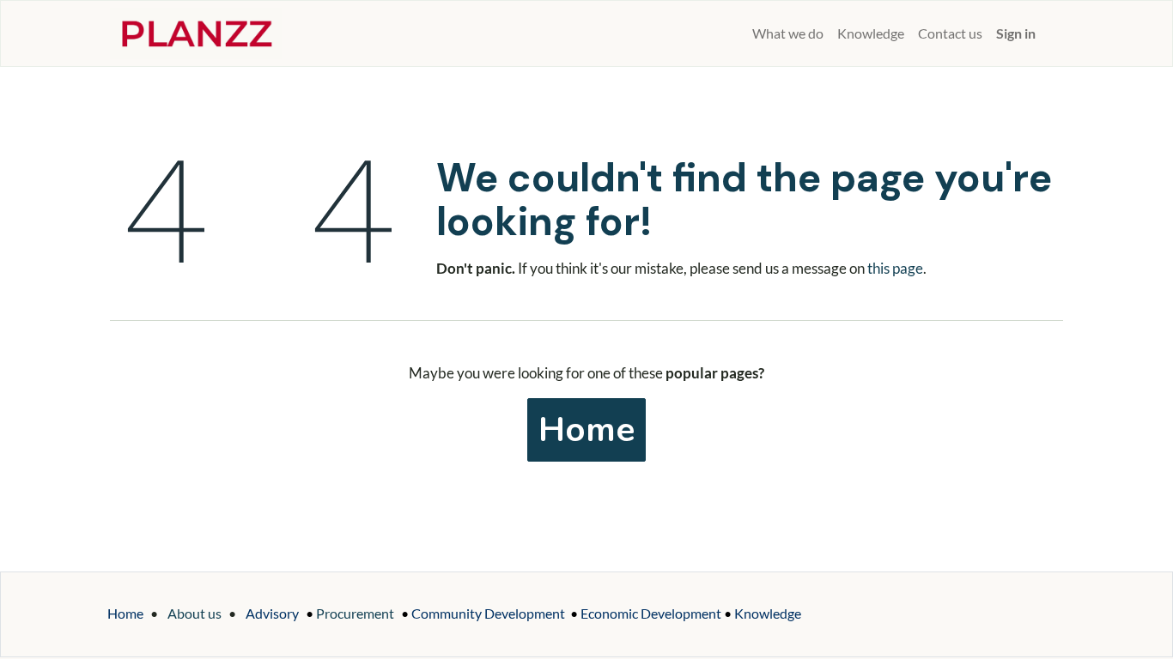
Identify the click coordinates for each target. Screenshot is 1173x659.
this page (895, 268)
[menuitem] (738, 33)
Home (586, 430)
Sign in (1016, 33)
